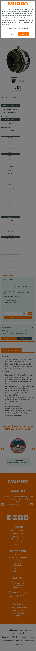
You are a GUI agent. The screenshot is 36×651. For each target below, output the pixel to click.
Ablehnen (12, 34)
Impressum (25, 28)
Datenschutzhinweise (13, 28)
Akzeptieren (23, 34)
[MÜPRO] (18, 3)
